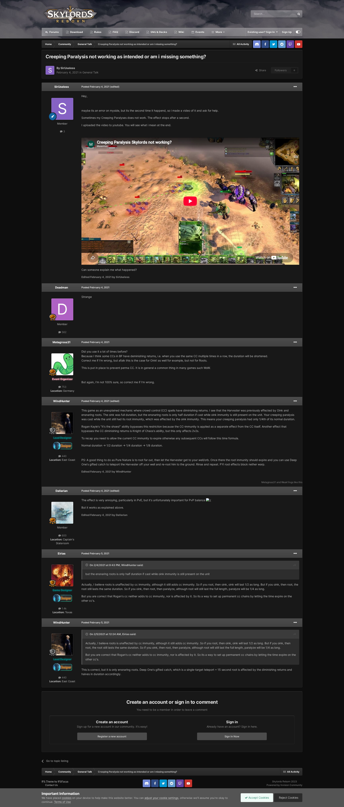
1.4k (63, 608)
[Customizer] (298, 32)
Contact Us (51, 785)
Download (76, 32)
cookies (66, 797)
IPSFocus (63, 781)
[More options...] (295, 86)
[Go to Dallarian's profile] (62, 513)
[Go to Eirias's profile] (62, 575)
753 (63, 386)
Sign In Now (232, 736)
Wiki (181, 32)
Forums (54, 32)
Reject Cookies (288, 797)
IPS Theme (48, 781)
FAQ (115, 32)
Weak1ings (287, 482)
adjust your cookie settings (161, 797)
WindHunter (61, 401)
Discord (134, 32)
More (219, 32)
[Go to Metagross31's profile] (62, 364)
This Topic (284, 13)
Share (261, 70)
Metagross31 (61, 342)
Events (199, 32)
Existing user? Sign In (262, 32)
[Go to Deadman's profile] (62, 309)
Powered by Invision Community (284, 785)
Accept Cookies (258, 797)
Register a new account (112, 736)
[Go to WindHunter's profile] (62, 423)
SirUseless (68, 68)
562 (63, 332)
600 (63, 535)
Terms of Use (62, 801)
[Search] (298, 14)
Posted (95, 86)
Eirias (61, 553)
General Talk (90, 72)
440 (63, 456)
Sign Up (287, 32)
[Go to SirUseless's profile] (50, 70)
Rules (97, 32)
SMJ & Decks (158, 32)
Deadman (61, 287)
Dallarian (62, 490)
